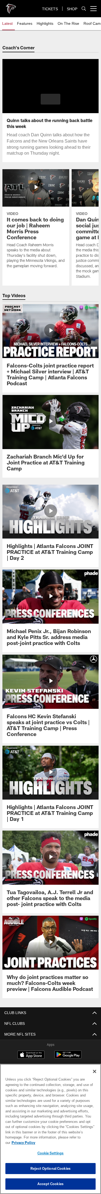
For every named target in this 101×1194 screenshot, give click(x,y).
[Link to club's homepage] (10, 6)
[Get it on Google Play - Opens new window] (68, 1057)
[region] (50, 1131)
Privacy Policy (65, 1142)
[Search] (84, 8)
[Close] (94, 1077)
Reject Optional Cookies (50, 1168)
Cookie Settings (50, 1153)
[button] (50, 99)
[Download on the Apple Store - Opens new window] (30, 1055)
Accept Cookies (50, 1184)
